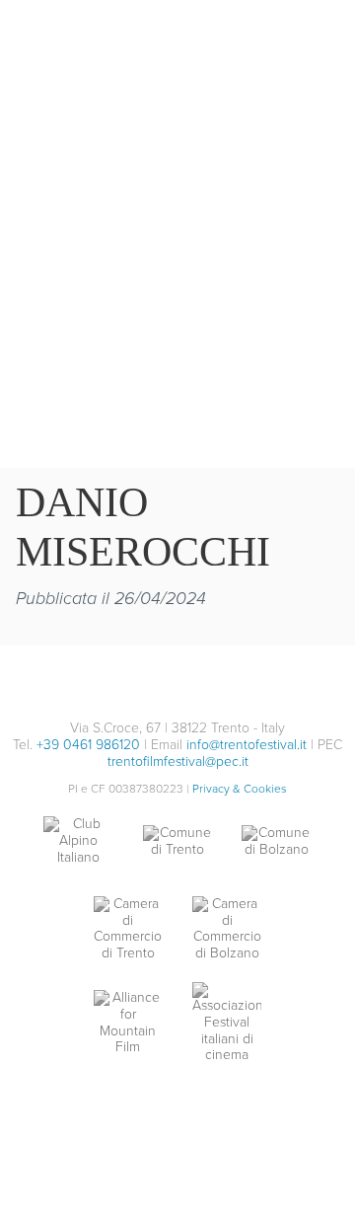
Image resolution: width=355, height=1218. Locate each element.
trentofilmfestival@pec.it (177, 761)
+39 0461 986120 (88, 744)
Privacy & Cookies (239, 789)
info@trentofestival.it (246, 744)
